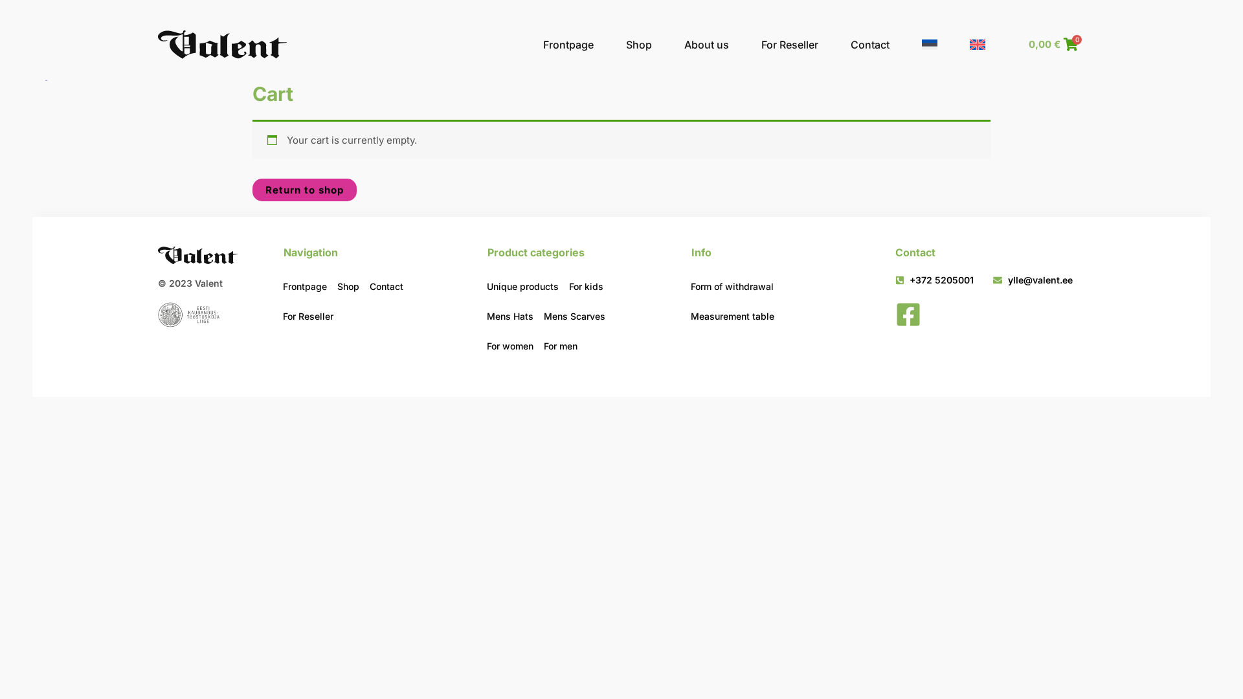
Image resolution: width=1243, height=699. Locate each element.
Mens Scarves (574, 316)
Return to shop (304, 190)
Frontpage (568, 44)
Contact (870, 44)
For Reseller (789, 44)
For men (560, 345)
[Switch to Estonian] (929, 45)
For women (510, 345)
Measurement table (732, 316)
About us (706, 44)
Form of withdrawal (732, 286)
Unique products (523, 286)
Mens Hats (510, 316)
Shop (639, 44)
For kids (586, 286)
